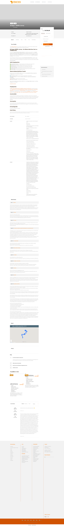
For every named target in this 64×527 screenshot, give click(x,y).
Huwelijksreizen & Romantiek (25, 457)
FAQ (29, 39)
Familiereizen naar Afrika (25, 456)
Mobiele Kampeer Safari (25, 461)
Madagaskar (11, 452)
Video (15, 23)
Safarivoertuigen (35, 456)
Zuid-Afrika (11, 456)
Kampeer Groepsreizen (25, 459)
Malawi (11, 450)
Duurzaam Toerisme (35, 448)
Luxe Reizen (23, 460)
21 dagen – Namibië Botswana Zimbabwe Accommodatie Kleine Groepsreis (29, 376)
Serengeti (11, 88)
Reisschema (17, 39)
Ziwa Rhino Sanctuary (22, 90)
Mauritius (11, 451)
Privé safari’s (23, 462)
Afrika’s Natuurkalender (36, 446)
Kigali (19, 92)
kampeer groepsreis (14, 46)
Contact (23, 447)
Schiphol (34, 457)
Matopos (26, 89)
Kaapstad (35, 92)
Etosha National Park (30, 89)
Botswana (11, 446)
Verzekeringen (35, 460)
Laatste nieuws (24, 449)
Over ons (23, 446)
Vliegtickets (34, 461)
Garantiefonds (35, 449)
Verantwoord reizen (35, 459)
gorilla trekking (16, 92)
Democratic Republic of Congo (14, 447)
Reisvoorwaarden (35, 455)
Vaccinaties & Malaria (36, 458)
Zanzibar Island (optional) (25, 92)
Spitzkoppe (28, 91)
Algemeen (12, 39)
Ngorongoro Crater (14, 89)
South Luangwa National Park (21, 89)
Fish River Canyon (35, 91)
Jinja (21, 92)
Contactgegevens (24, 448)
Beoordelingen (34, 39)
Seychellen (11, 455)
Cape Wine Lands (31, 92)
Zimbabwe (11, 460)
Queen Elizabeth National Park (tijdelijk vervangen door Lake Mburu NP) (22, 88)
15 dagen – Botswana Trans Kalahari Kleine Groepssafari (14, 384)
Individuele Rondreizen (25, 458)
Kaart (21, 39)
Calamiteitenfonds (35, 447)
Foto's (12, 23)
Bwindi (11, 92)
